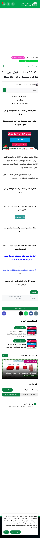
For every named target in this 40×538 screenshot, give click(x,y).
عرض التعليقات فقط (29, 394)
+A (28, 66)
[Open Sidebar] (8, 4)
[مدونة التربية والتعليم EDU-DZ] (29, 4)
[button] (31, 313)
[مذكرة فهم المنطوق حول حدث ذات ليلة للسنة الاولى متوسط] (32, 344)
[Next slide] (3, 355)
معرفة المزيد (16, 532)
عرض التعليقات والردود (11, 394)
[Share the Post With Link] (36, 313)
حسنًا (6, 532)
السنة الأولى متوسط (17, 57)
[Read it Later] (3, 66)
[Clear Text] (4, 90)
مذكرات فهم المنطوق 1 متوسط (28, 61)
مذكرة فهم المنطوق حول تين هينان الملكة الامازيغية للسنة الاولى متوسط (16, 334)
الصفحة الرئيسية (32, 57)
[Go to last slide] (6, 355)
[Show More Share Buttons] (4, 313)
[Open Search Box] (13, 4)
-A (36, 66)
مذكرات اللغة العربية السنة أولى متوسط (18, 270)
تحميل (18, 217)
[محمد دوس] (36, 84)
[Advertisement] (20, 32)
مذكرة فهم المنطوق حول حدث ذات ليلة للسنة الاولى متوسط (16, 346)
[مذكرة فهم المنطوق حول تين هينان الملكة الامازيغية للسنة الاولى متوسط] (32, 330)
